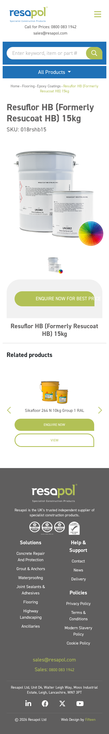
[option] (54, 265)
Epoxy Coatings (49, 86)
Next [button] (100, 410)
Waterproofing (30, 577)
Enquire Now (54, 424)
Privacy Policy (78, 603)
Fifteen (90, 719)
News (78, 570)
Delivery (78, 579)
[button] (94, 53)
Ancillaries (30, 626)
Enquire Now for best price (65, 298)
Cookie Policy (78, 643)
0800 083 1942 (63, 27)
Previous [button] (9, 410)
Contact (78, 561)
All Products (52, 72)
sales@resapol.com (50, 33)
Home (15, 86)
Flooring (28, 86)
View (54, 440)
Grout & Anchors (30, 568)
